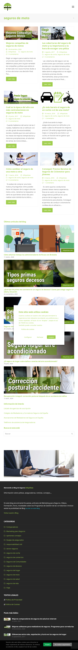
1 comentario (49, 118)
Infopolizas (12, 52)
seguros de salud (13, 579)
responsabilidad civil (14, 544)
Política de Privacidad (14, 600)
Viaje (8, 588)
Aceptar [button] (51, 337)
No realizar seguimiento (62, 644)
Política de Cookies (12, 604)
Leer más (11, 79)
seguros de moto (27, 52)
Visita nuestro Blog (11, 513)
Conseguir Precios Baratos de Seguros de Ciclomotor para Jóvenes (56, 172)
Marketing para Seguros (15, 531)
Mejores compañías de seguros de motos (17, 44)
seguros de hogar (13, 570)
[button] (73, 7)
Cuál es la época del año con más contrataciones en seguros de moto (20, 110)
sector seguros (12, 549)
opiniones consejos (13, 536)
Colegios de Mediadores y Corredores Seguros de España (26, 413)
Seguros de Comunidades (16, 562)
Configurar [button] (28, 337)
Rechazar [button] (40, 337)
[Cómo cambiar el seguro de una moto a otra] (21, 159)
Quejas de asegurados (15, 540)
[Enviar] (72, 434)
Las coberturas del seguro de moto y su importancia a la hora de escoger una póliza (56, 46)
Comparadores (12, 527)
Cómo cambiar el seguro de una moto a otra (19, 170)
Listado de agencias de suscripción (17, 408)
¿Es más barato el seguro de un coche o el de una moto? (56, 108)
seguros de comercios (14, 557)
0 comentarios (13, 54)
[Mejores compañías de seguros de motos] (21, 33)
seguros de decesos (14, 566)
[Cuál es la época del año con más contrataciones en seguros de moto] (21, 97)
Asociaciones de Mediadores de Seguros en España (23, 418)
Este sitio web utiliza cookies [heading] (33, 312)
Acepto (47, 644)
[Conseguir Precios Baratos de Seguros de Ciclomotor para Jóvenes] (57, 159)
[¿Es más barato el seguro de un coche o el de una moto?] (57, 97)
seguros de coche (51, 54)
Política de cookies (27, 329)
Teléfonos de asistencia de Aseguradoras (19, 422)
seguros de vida (12, 583)
